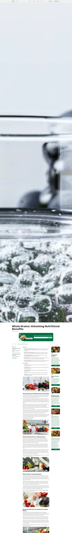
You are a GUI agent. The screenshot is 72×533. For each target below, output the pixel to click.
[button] (51, 1)
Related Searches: (14, 358)
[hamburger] (59, 1)
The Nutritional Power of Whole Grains (16, 351)
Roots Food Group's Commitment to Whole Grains (16, 355)
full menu (45, 524)
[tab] (56, 1)
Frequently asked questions (15, 356)
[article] (55, 357)
